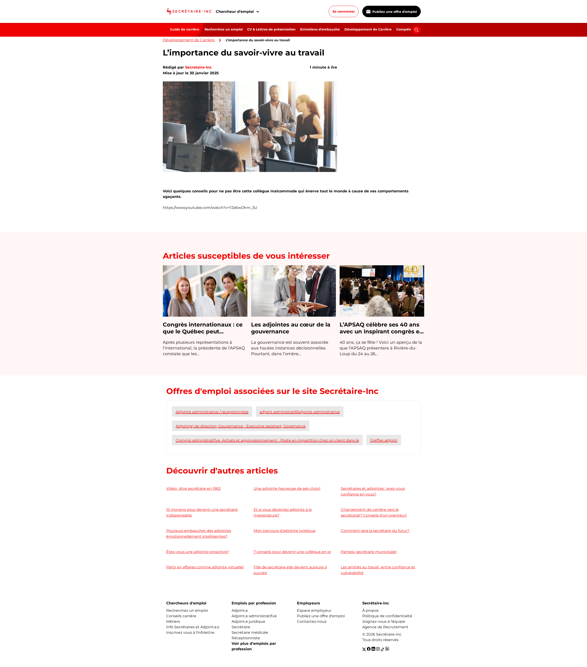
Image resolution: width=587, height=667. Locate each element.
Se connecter (343, 11)
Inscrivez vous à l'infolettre (190, 632)
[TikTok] (382, 649)
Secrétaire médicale (250, 632)
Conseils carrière (181, 616)
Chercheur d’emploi (235, 11)
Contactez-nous (312, 621)
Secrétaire (241, 627)
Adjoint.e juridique (248, 621)
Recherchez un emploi (224, 29)
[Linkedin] (373, 649)
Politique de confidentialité (387, 616)
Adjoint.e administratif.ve (254, 616)
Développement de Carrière (368, 29)
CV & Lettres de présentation (271, 29)
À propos (370, 610)
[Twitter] (364, 649)
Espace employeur (314, 610)
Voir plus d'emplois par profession (254, 646)
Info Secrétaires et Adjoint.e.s (192, 627)
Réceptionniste (246, 638)
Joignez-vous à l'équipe (383, 621)
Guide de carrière (184, 29)
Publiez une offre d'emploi (394, 12)
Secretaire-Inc (198, 67)
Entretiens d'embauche (320, 29)
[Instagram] (378, 649)
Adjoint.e (240, 610)
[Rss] (387, 649)
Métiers (173, 621)
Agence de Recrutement (385, 627)
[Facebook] (369, 649)
